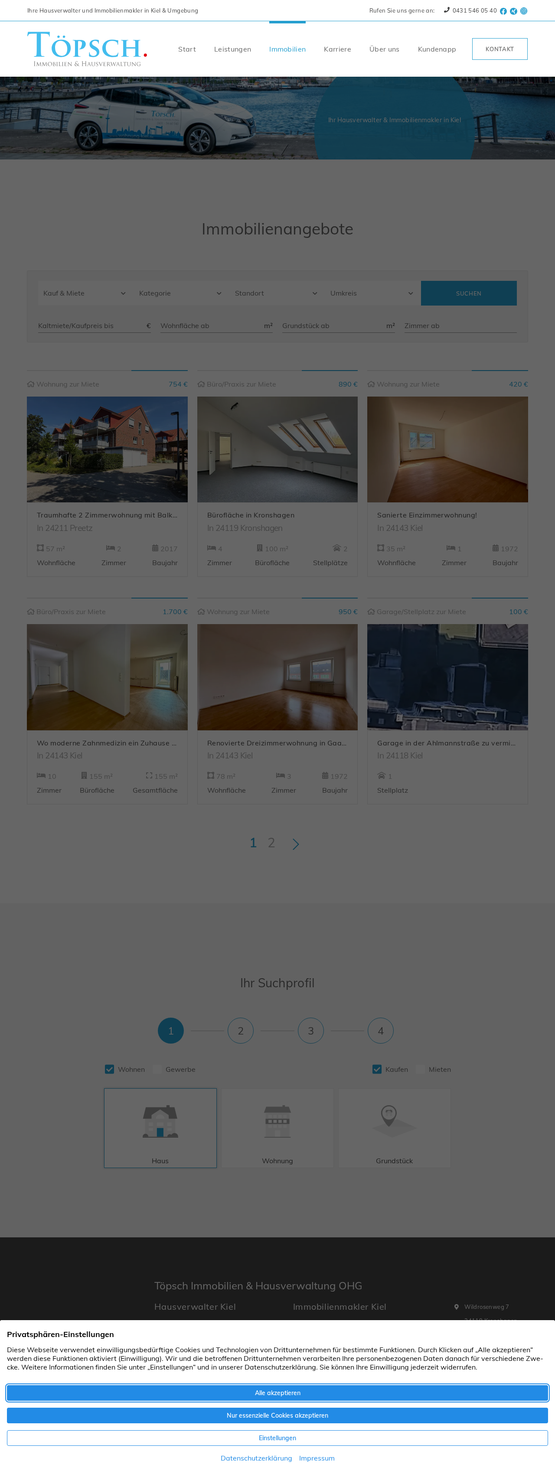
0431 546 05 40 (474, 10)
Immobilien (287, 49)
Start (187, 49)
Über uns (384, 49)
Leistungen (232, 49)
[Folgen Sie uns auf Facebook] (503, 10)
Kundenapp (437, 49)
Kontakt (500, 49)
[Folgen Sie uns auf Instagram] (524, 10)
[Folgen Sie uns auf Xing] (513, 10)
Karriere (337, 49)
